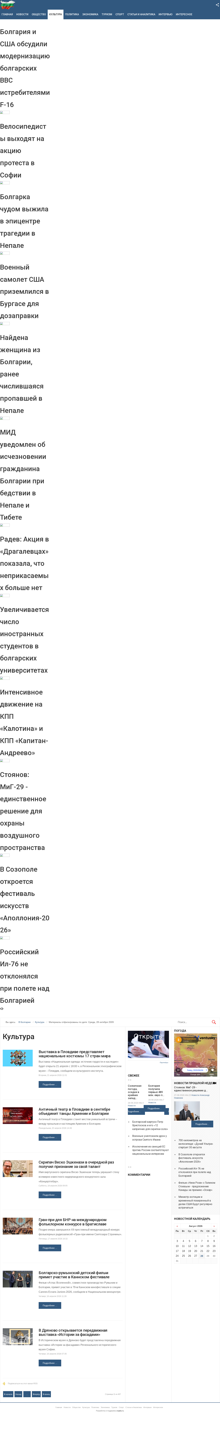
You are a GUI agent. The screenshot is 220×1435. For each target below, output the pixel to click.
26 (189, 1255)
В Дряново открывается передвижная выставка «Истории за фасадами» (73, 1332)
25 (183, 1255)
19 (189, 1251)
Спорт (119, 14)
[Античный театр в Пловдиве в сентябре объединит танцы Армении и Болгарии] (18, 1115)
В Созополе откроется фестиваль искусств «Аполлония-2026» (191, 1158)
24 (177, 1255)
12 (189, 1246)
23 (214, 1251)
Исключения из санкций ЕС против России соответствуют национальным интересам (150, 1150)
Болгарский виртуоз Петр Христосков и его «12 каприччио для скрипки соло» (150, 1125)
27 (195, 1255)
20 (195, 1251)
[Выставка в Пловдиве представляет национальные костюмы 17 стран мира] (18, 1058)
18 (183, 1251)
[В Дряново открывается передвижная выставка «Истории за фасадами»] (18, 1336)
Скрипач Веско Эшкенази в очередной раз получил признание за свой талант (76, 1164)
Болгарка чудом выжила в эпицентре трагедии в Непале (24, 221)
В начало (8, 1394)
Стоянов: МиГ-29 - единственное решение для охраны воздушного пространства (23, 811)
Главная (7, 14)
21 (201, 1251)
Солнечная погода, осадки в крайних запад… (134, 1092)
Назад (18, 1394)
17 (177, 1251)
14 (201, 1246)
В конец (46, 1394)
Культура (55, 14)
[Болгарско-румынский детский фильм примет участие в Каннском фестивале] (18, 1279)
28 (202, 1256)
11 (183, 1246)
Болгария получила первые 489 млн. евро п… (156, 1090)
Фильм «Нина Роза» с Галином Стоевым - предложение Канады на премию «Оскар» (196, 1186)
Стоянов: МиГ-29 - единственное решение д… (191, 1089)
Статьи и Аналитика (141, 14)
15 (207, 1246)
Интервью (165, 14)
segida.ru (120, 1411)
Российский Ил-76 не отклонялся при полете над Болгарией (24, 976)
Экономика (90, 14)
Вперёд (36, 1394)
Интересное (184, 14)
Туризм (107, 14)
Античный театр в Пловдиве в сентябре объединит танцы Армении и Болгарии (74, 1111)
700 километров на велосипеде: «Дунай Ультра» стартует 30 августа (195, 1144)
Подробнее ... (50, 1084)
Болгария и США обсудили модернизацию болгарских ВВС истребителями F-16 (25, 68)
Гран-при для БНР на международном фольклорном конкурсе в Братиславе (73, 1222)
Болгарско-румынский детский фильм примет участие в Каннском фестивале (74, 1275)
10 (177, 1246)
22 (207, 1251)
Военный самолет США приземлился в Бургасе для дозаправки (24, 291)
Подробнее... (134, 1111)
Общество (39, 14)
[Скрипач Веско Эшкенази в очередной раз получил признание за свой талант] (18, 1168)
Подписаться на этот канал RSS (23, 1383)
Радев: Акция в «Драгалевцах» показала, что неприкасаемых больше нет (24, 563)
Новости (22, 14)
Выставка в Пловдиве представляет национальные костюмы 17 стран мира (74, 1054)
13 (195, 1246)
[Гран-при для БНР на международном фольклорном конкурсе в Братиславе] (18, 1226)
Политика (72, 14)
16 (214, 1246)
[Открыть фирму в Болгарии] (148, 1057)
